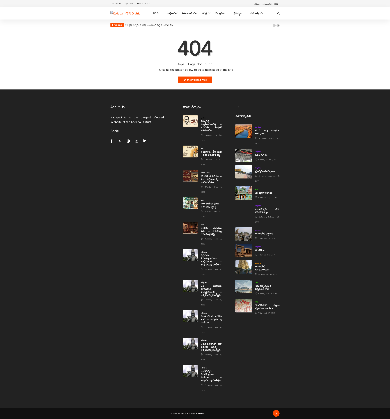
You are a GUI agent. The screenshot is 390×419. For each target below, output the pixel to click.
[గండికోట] (243, 250)
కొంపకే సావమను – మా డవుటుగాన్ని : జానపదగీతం (211, 179)
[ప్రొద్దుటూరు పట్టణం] (243, 171)
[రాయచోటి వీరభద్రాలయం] (243, 267)
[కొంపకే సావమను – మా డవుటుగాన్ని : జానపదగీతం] (190, 176)
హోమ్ (156, 13)
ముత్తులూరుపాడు (263, 192)
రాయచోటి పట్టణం (264, 233)
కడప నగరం (261, 154)
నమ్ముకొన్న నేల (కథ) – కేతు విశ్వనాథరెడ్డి (211, 153)
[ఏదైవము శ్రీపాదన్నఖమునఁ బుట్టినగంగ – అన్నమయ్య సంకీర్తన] (190, 255)
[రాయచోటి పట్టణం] (243, 234)
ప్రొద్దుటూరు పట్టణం (265, 171)
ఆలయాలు (258, 263)
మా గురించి (116, 3)
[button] (274, 25)
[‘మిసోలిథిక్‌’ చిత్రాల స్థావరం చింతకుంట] (243, 305)
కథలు (202, 148)
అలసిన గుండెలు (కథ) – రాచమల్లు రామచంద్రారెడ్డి (211, 230)
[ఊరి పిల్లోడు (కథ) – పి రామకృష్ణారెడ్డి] (190, 203)
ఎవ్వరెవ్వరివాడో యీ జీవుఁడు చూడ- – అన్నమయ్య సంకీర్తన (211, 346)
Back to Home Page (197, 80)
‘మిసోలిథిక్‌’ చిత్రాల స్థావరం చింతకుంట (267, 307)
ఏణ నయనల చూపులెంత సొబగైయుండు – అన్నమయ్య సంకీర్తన (211, 290)
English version (143, 3)
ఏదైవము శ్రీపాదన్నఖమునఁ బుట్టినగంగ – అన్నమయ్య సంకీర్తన (211, 260)
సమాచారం (188, 13)
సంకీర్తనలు (204, 251)
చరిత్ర (204, 13)
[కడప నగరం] (243, 155)
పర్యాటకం (220, 13)
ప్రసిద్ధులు (238, 13)
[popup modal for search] (278, 13)
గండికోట (259, 249)
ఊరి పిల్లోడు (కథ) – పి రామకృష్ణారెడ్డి (211, 205)
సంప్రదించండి (129, 3)
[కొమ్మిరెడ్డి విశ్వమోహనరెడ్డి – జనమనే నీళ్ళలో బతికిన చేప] (190, 121)
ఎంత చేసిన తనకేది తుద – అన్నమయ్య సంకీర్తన (211, 319)
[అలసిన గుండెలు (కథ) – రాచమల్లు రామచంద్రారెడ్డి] (190, 228)
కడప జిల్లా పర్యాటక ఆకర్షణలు (267, 132)
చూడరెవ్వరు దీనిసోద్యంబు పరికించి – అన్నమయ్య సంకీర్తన (211, 376)
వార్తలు (170, 13)
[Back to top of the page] (276, 414)
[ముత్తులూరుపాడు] (243, 193)
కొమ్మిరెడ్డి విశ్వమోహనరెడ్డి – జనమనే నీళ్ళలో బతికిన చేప (149, 25)
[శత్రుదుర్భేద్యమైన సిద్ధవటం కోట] (243, 286)
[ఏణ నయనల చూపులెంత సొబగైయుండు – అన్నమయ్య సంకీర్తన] (190, 286)
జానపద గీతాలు (205, 172)
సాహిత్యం (255, 13)
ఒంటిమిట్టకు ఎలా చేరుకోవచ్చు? (267, 210)
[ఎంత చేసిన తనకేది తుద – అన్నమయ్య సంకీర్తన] (190, 316)
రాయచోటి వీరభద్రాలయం (262, 268)
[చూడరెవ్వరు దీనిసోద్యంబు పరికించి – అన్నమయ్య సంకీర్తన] (190, 371)
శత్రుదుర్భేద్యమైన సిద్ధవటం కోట (263, 287)
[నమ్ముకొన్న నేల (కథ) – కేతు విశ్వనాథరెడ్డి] (190, 151)
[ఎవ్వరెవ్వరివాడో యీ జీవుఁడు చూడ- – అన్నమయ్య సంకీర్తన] (190, 343)
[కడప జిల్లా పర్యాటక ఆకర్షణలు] (243, 131)
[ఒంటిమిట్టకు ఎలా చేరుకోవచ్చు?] (243, 209)
